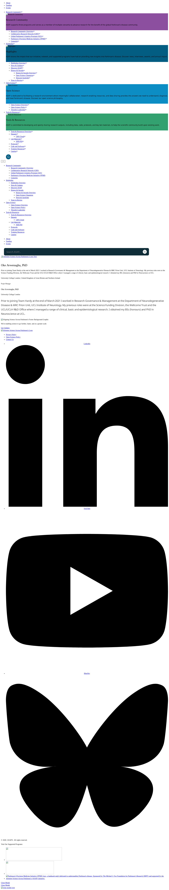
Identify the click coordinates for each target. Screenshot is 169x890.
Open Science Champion (24, 75)
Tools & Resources (12, 112)
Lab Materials (16, 139)
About (8, 3)
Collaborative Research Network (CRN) (25, 34)
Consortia (14, 41)
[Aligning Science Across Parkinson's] (19, 257)
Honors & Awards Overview (26, 73)
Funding (9, 5)
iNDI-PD (19, 141)
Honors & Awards (17, 70)
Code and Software (17, 146)
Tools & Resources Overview (21, 132)
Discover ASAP (16, 68)
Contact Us (10, 339)
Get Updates (5, 328)
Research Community (13, 12)
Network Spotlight (22, 78)
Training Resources (17, 149)
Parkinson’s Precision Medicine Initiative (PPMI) (28, 39)
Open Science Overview (19, 105)
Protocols (14, 144)
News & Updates (17, 66)
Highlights (9, 44)
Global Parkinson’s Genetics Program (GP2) (26, 36)
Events (8, 8)
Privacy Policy (11, 335)
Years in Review (16, 80)
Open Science (10, 83)
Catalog (13, 151)
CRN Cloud (20, 136)
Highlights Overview (18, 63)
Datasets (14, 134)
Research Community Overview (22, 31)
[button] (5, 883)
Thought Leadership (18, 110)
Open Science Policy (18, 107)
